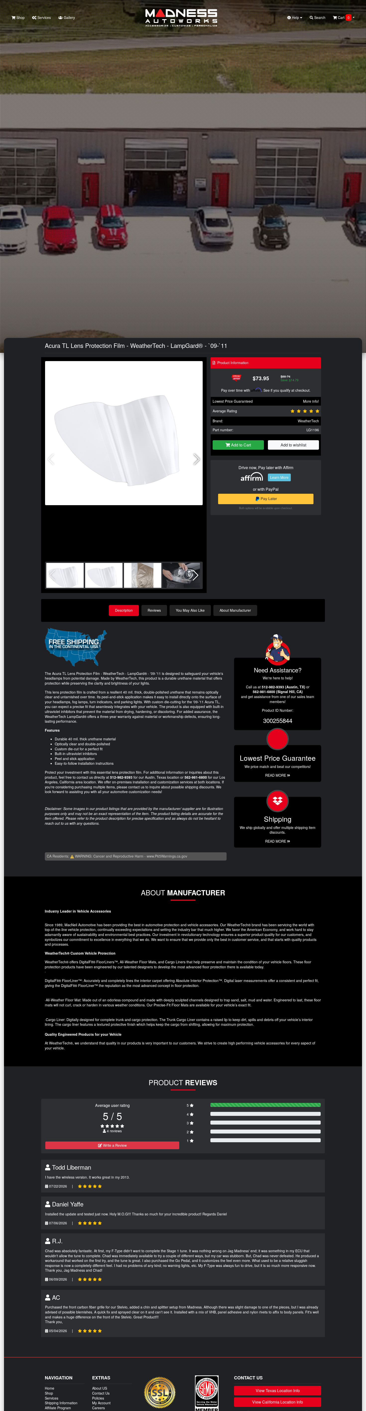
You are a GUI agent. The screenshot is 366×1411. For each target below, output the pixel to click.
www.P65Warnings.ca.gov (167, 856)
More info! (311, 401)
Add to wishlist (293, 445)
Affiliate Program (58, 1407)
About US (99, 1388)
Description (124, 610)
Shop (20, 17)
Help (295, 17)
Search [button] (319, 17)
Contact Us (101, 1393)
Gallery (69, 17)
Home (49, 1388)
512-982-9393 (121, 777)
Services (43, 17)
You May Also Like (190, 610)
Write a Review (114, 1145)
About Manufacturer (235, 610)
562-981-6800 (195, 777)
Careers (98, 1407)
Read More (276, 775)
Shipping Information (61, 1402)
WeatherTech (308, 420)
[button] (196, 459)
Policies (98, 1398)
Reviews (154, 610)
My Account (101, 1402)
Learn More (279, 477)
